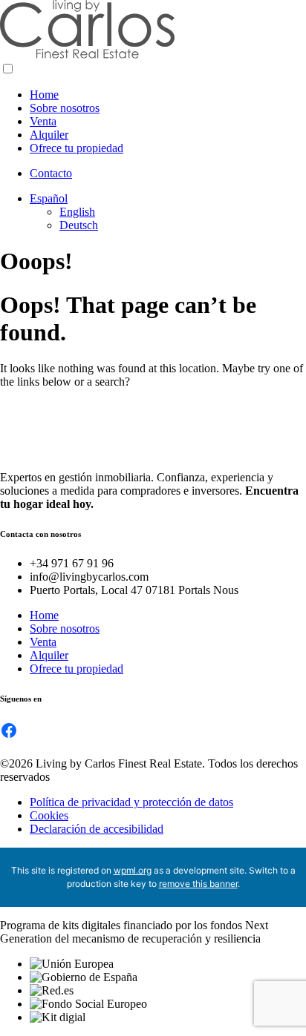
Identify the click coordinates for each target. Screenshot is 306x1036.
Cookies (49, 815)
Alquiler (49, 134)
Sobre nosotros (65, 108)
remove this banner (198, 883)
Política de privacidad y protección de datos (131, 802)
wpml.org (133, 870)
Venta (43, 121)
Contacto (51, 173)
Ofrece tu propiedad (76, 148)
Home (44, 94)
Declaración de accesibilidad (96, 828)
